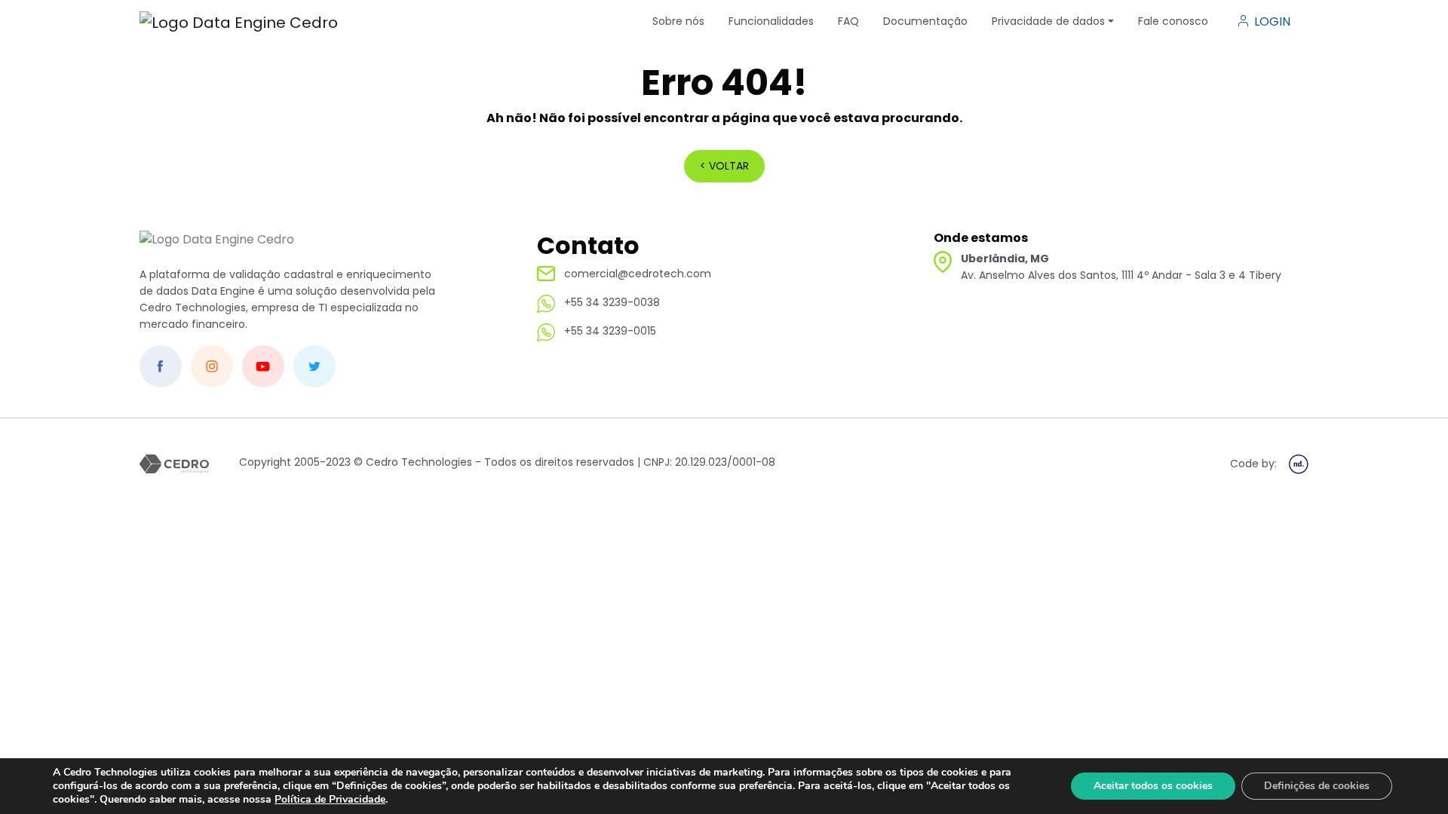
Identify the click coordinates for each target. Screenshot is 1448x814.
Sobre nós (678, 21)
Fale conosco (1173, 21)
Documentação (925, 21)
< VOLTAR (724, 165)
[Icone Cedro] (217, 247)
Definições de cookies (1317, 786)
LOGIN (1272, 21)
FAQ (848, 21)
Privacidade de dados (1048, 21)
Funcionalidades (771, 21)
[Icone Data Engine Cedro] (239, 22)
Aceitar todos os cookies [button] (1153, 786)
